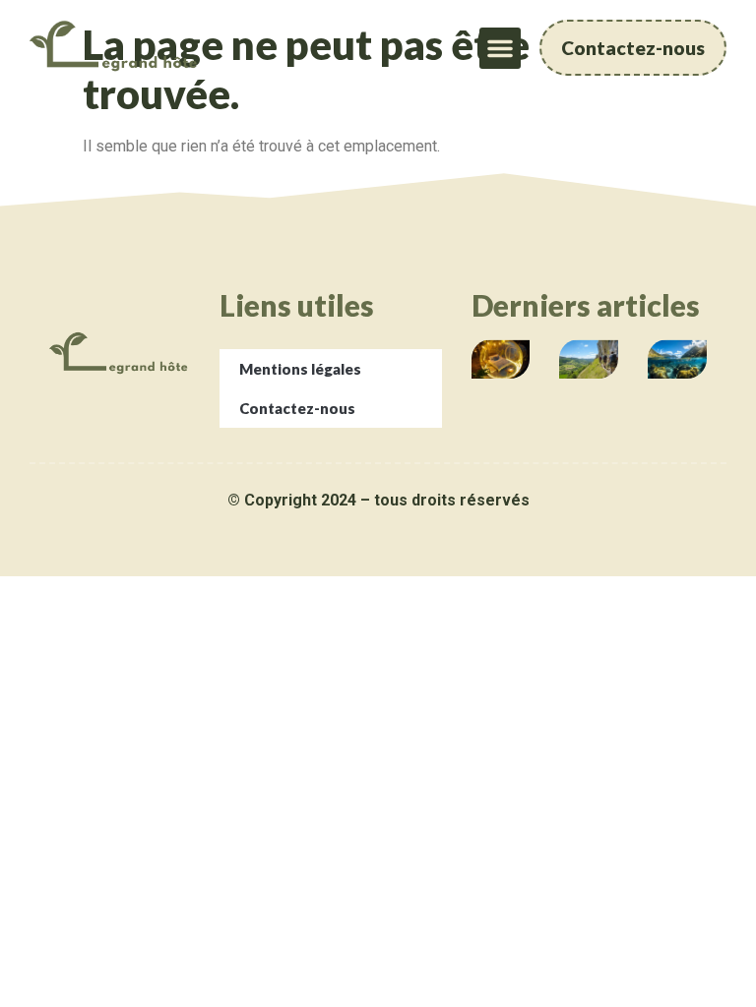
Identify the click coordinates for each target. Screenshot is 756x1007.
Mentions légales (300, 369)
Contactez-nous (297, 408)
